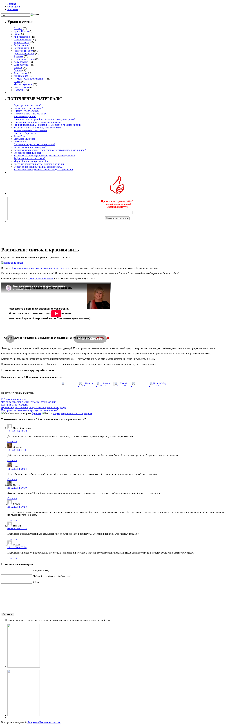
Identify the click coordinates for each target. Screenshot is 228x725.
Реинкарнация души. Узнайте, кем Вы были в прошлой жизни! (47, 124)
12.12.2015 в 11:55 (17, 450)
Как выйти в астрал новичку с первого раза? (37, 127)
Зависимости (20, 73)
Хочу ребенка (21, 62)
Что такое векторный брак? (28, 152)
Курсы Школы (21, 31)
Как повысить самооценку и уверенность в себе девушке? (44, 155)
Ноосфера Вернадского (26, 133)
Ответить (12, 441)
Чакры (17, 34)
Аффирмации (21, 45)
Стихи (17, 81)
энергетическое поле (72, 413)
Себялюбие (20, 141)
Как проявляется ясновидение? (30, 147)
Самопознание (21, 48)
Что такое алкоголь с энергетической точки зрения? (28, 402)
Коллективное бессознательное (30, 130)
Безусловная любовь (24, 138)
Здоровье (18, 56)
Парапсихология (22, 39)
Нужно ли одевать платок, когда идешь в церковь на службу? (33, 407)
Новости (18, 90)
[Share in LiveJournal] (140, 385)
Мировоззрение (22, 36)
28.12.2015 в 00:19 (17, 487)
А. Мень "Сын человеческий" (29, 78)
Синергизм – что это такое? (28, 108)
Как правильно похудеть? (14, 404)
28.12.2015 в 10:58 (17, 506)
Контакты (12, 9)
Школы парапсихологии (41, 278)
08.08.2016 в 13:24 (17, 528)
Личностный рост (23, 50)
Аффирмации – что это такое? (29, 158)
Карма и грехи (21, 42)
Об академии (14, 6)
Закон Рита (19, 136)
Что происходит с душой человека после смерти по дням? (44, 119)
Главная (11, 3)
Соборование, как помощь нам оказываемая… (38, 166)
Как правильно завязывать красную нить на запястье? (40, 268)
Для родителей (21, 64)
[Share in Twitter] (69, 385)
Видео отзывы (21, 87)
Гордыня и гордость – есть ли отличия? (34, 144)
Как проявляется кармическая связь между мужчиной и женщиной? (50, 150)
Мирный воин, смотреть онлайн (31, 161)
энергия (88, 413)
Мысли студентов (23, 84)
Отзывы (18, 28)
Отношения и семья (24, 59)
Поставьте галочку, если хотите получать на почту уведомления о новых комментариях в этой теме (57, 620)
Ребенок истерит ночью (13, 399)
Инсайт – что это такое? (26, 110)
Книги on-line (21, 76)
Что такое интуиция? (25, 116)
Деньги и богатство (24, 53)
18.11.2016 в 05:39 (17, 547)
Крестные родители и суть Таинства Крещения (39, 164)
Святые (18, 70)
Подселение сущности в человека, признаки (37, 122)
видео (56, 413)
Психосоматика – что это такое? (30, 113)
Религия (18, 67)
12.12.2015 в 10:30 (17, 431)
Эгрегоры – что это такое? (27, 105)
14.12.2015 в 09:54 (17, 468)
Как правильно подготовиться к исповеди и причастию (43, 169)
